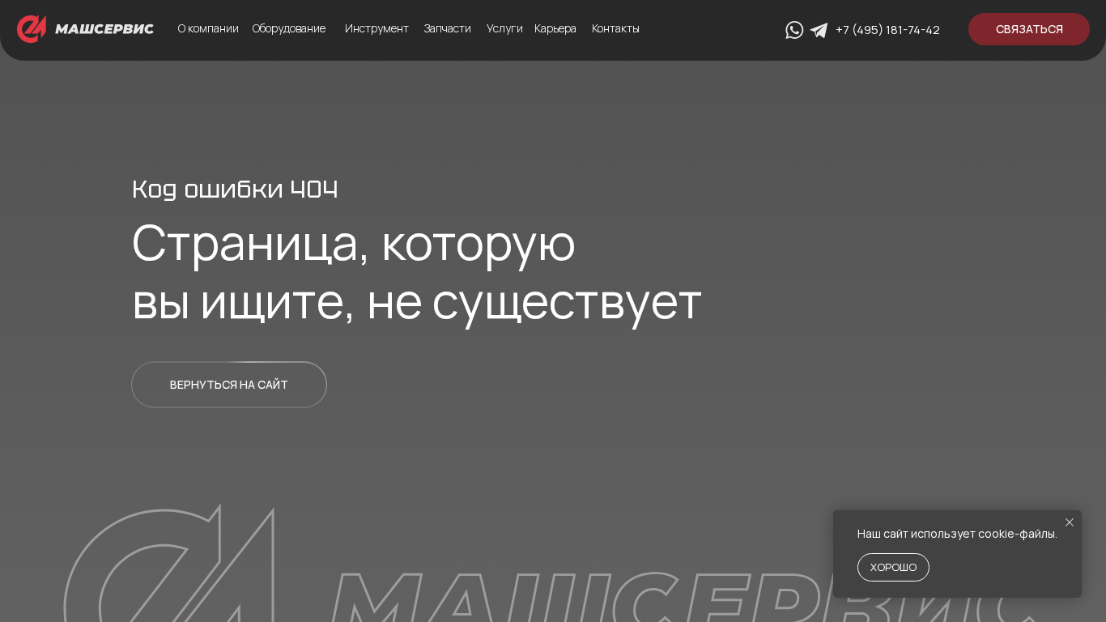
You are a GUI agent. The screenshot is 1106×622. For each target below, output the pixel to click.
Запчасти (447, 28)
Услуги (505, 28)
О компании (208, 28)
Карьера (555, 28)
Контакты (616, 28)
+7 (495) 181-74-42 (888, 29)
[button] (1029, 29)
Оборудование (289, 28)
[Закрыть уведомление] (1069, 522)
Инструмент (377, 28)
